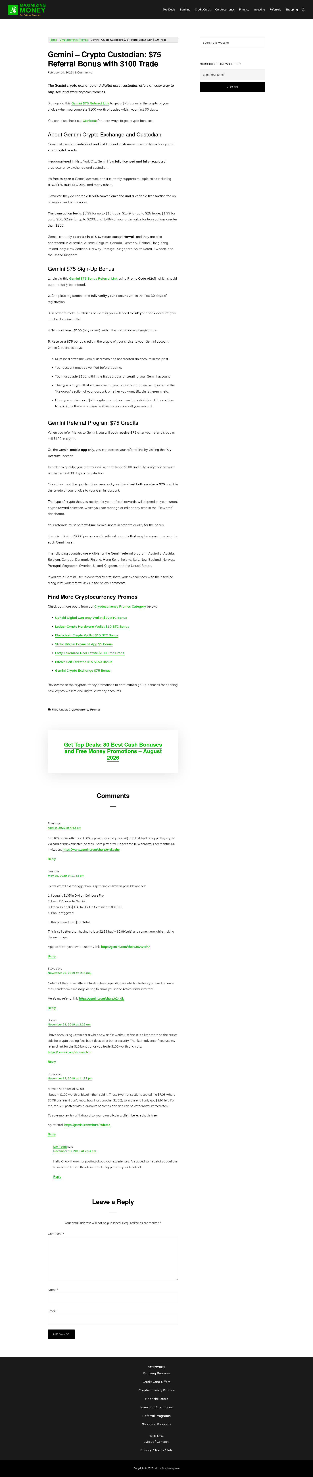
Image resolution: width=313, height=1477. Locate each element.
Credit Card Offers (156, 1382)
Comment (56, 1234)
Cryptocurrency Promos (74, 39)
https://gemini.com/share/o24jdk (101, 998)
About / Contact (156, 1442)
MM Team (60, 1146)
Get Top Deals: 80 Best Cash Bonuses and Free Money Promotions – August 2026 (113, 750)
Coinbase (90, 121)
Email (53, 1311)
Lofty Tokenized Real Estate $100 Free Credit (89, 653)
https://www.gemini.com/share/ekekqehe (91, 849)
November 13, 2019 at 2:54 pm (74, 1151)
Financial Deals (156, 1399)
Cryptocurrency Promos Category (120, 606)
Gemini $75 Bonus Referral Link (93, 278)
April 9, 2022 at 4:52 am (64, 827)
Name (53, 1289)
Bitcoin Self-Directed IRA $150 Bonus (83, 662)
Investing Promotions (156, 1407)
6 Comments (83, 72)
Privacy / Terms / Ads (156, 1450)
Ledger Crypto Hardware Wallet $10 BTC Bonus (92, 626)
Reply (52, 859)
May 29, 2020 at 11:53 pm (66, 875)
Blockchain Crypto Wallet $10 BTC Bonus (86, 635)
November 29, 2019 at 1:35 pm (69, 973)
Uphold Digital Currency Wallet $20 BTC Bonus (91, 618)
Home (53, 39)
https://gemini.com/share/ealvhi (69, 1052)
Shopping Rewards (156, 1424)
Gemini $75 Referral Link (90, 103)
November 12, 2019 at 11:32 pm (70, 1078)
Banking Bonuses (156, 1373)
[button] (303, 9)
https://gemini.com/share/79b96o (87, 1125)
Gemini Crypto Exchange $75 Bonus (82, 670)
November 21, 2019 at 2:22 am (69, 1024)
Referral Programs (156, 1416)
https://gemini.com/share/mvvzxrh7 (125, 947)
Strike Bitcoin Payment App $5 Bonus (84, 644)
